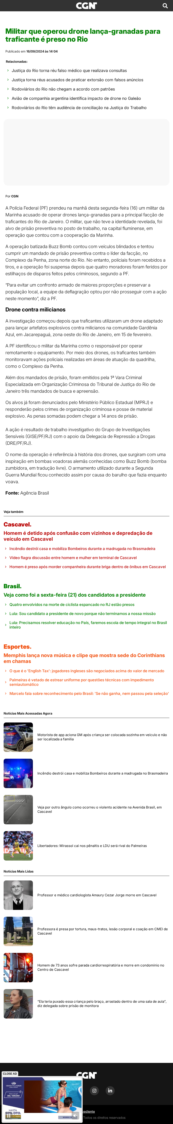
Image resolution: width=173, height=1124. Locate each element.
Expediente (86, 1111)
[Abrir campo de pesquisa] (165, 5)
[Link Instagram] (94, 1094)
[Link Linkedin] (110, 1094)
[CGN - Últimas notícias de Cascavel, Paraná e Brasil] (86, 5)
